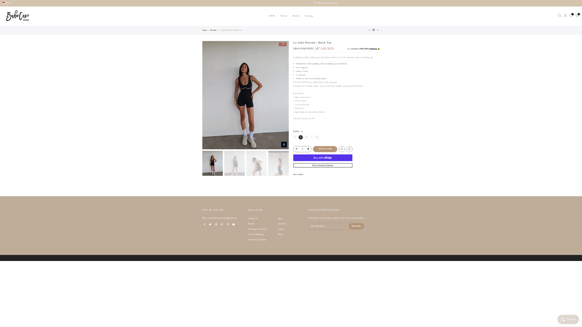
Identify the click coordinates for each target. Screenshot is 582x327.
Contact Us (253, 218)
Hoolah (251, 224)
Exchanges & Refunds (257, 229)
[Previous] (208, 95)
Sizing (309, 16)
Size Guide (298, 174)
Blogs (280, 234)
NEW (272, 16)
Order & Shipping (256, 234)
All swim (213, 30)
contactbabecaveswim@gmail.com (222, 218)
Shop (280, 218)
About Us (282, 224)
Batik (296, 16)
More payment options (322, 165)
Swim (284, 16)
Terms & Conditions (257, 240)
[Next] (283, 95)
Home (204, 30)
